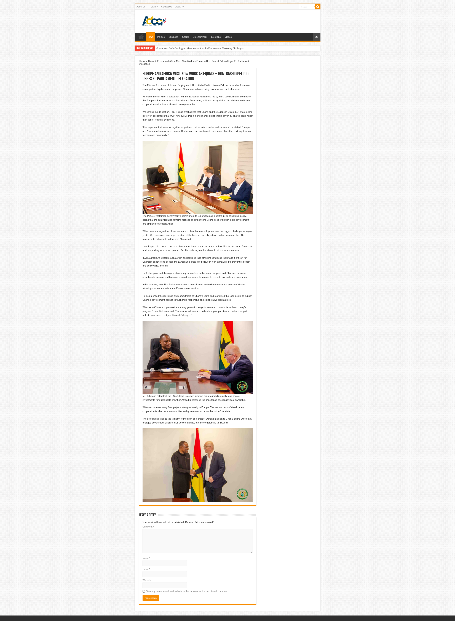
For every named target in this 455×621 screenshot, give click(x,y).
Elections (216, 37)
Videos (228, 37)
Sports (185, 37)
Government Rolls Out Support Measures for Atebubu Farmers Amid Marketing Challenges (199, 48)
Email (146, 569)
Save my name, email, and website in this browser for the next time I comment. (187, 591)
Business (173, 37)
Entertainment (200, 37)
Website (147, 580)
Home (141, 36)
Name (146, 558)
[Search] (317, 6)
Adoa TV (179, 7)
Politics (161, 37)
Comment (148, 526)
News (150, 37)
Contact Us (166, 7)
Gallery (154, 7)
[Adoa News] (154, 20)
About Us (140, 7)
